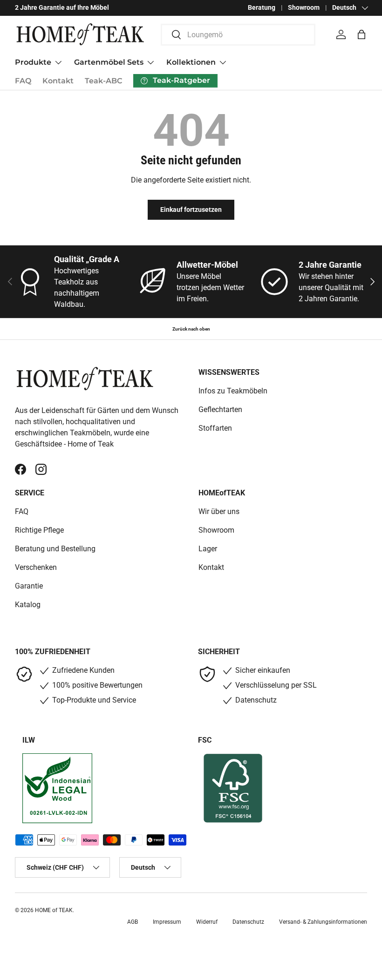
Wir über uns (218, 511)
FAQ (23, 80)
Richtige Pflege (39, 530)
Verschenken (36, 567)
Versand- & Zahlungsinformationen (323, 922)
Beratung (261, 8)
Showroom (304, 8)
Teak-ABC (103, 80)
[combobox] (238, 35)
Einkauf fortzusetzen (191, 209)
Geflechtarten (220, 409)
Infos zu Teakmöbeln (232, 390)
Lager (207, 548)
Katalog (28, 604)
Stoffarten (215, 428)
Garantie (29, 586)
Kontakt (58, 80)
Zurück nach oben (191, 329)
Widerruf (207, 922)
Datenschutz (248, 922)
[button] (361, 34)
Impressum (167, 922)
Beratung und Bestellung (55, 548)
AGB (132, 922)
